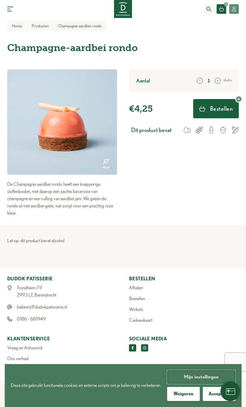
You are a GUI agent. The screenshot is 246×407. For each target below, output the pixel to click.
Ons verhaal (18, 358)
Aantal (143, 80)
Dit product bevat (151, 130)
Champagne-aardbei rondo (80, 25)
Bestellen (137, 298)
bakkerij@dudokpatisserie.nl (42, 307)
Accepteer (219, 393)
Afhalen (136, 288)
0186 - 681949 (31, 319)
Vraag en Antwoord (24, 348)
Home (17, 25)
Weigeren (183, 393)
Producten (40, 25)
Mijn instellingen (201, 377)
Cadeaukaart (140, 320)
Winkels (136, 309)
